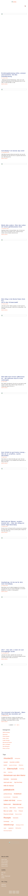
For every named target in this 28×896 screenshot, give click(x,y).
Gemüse (6, 779)
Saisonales (15, 817)
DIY (4, 768)
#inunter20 (8, 758)
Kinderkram (17, 794)
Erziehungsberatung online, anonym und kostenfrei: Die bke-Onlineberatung (13, 74)
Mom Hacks (13, 807)
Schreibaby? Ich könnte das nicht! (13, 151)
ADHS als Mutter (6, 732)
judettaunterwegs (8, 793)
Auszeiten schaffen (14, 762)
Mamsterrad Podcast (7, 742)
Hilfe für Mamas (9, 785)
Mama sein (7, 804)
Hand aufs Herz (8, 782)
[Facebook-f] (14, 892)
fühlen (5, 772)
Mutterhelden (21, 807)
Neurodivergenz (6, 746)
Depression (5, 734)
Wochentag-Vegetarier (8, 830)
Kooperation (15, 797)
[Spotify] (23, 6)
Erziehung (21, 768)
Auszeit (6, 762)
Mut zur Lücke (8, 811)
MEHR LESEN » (4, 84)
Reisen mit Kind (6, 748)
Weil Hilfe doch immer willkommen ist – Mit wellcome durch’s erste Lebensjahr (13, 378)
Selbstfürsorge (9, 825)
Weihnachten (18, 828)
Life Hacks (19, 800)
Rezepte (7, 818)
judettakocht (9, 790)
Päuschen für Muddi (8, 814)
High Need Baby (18, 782)
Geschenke (14, 779)
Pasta (15, 810)
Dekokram (21, 765)
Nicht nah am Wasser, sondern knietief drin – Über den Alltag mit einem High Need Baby (12, 523)
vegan (5, 828)
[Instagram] (17, 6)
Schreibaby (6, 821)
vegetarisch (10, 828)
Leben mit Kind (9, 800)
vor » (18, 724)
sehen (12, 821)
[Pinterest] (19, 6)
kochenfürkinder (7, 797)
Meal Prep (6, 807)
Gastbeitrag (10, 772)
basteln (5, 765)
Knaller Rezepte (6, 740)
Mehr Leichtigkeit (6, 744)
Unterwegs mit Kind (20, 824)
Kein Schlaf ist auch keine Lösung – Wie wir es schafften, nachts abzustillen (13, 454)
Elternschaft (12, 769)
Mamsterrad (17, 804)
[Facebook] (21, 6)
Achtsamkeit (17, 758)
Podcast (21, 811)
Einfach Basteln (6, 736)
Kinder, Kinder (6, 738)
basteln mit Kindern (13, 765)
